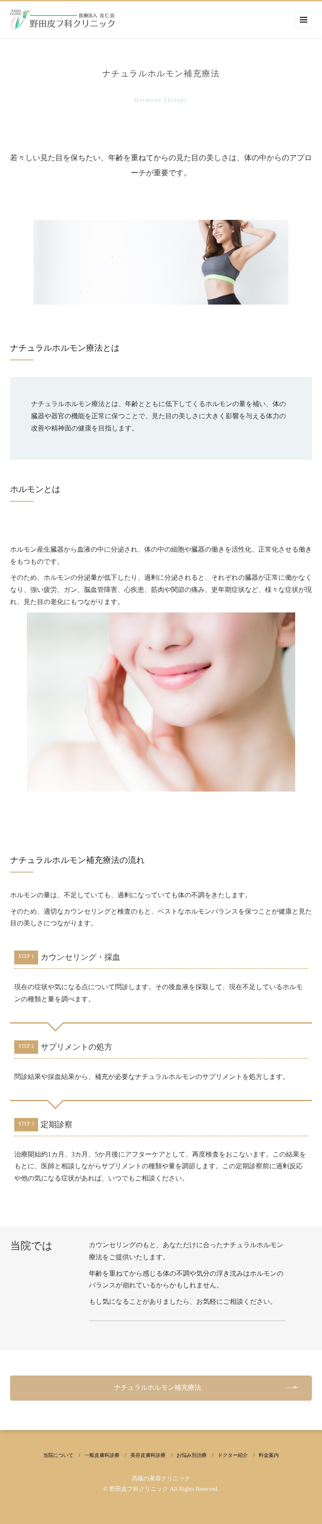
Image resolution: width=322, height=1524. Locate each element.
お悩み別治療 (192, 1455)
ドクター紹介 (233, 1455)
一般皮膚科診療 (101, 1455)
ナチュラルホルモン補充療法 (157, 1387)
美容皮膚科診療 (148, 1455)
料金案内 (269, 1455)
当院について (58, 1455)
